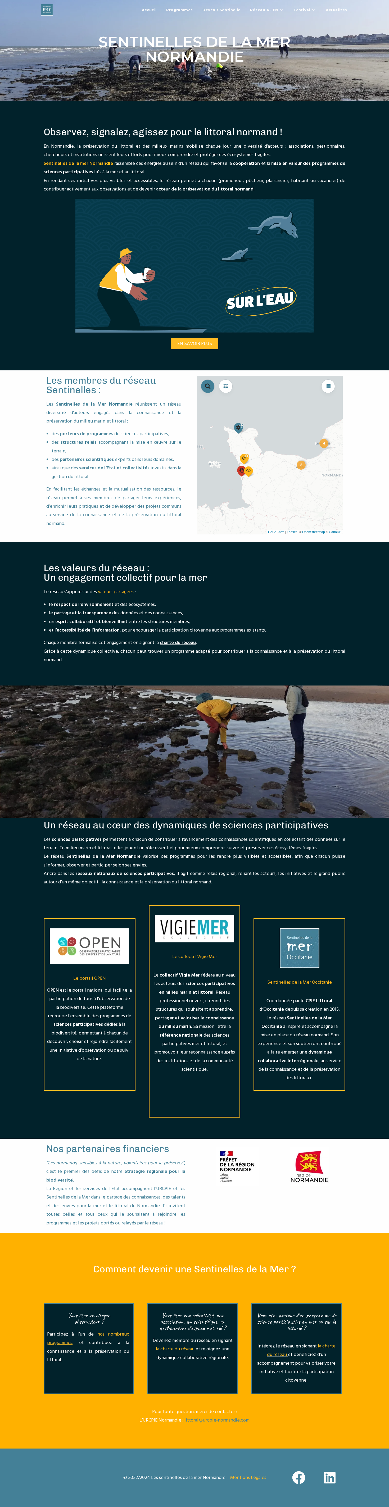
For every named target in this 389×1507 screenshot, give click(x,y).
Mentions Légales (248, 1477)
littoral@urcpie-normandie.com (217, 1420)
